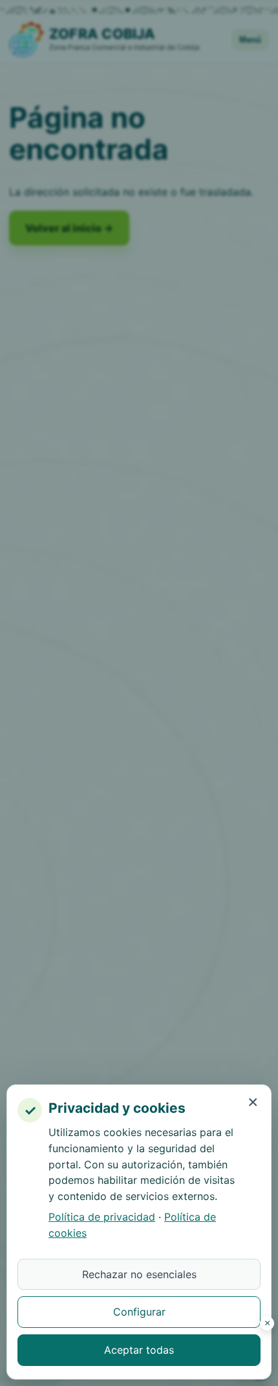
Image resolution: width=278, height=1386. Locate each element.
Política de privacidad (101, 1216)
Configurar (139, 1311)
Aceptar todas (139, 1349)
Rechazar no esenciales (139, 1274)
